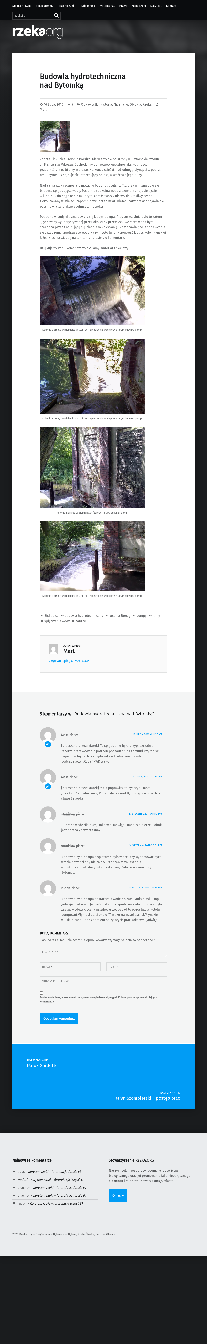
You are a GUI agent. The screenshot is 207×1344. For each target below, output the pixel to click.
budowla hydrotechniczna (83, 616)
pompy (141, 616)
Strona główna (21, 6)
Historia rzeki (66, 6)
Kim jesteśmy (44, 6)
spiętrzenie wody (57, 621)
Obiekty (135, 104)
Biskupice (51, 616)
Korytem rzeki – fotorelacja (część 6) (54, 1172)
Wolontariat (107, 6)
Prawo (123, 6)
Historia (106, 104)
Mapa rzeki (139, 6)
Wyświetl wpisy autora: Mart (69, 661)
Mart (43, 110)
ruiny (156, 616)
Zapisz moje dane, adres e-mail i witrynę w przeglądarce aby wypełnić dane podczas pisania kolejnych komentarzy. (98, 999)
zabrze (81, 621)
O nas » (118, 1195)
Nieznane (121, 104)
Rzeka (147, 104)
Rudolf (22, 1180)
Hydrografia (87, 6)
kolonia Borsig (119, 616)
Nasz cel (156, 6)
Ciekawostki (90, 104)
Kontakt (171, 6)
